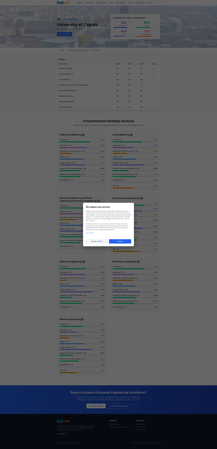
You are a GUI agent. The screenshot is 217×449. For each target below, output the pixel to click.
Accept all (120, 241)
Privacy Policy (90, 233)
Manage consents (96, 241)
